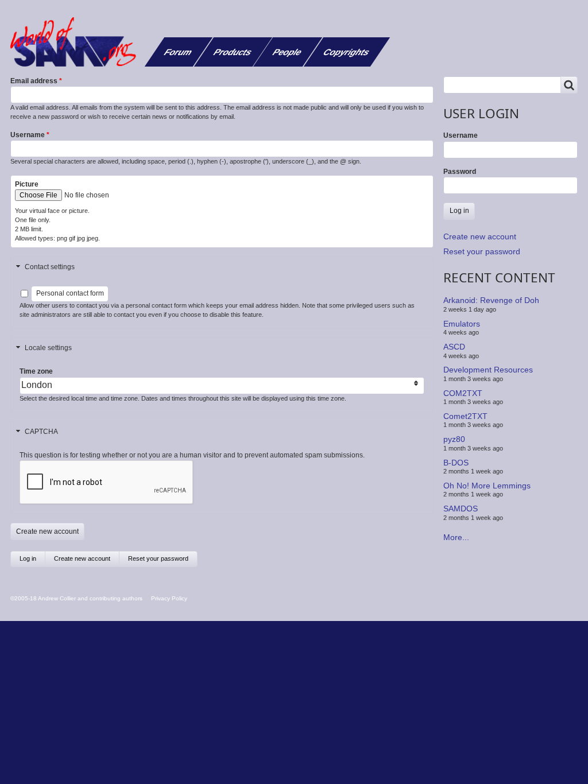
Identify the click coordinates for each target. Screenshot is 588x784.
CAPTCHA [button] (41, 432)
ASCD (454, 346)
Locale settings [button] (48, 348)
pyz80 (454, 439)
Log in (28, 558)
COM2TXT (462, 392)
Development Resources (488, 369)
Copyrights (346, 52)
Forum (178, 52)
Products (232, 52)
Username (27, 135)
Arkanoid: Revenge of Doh (491, 300)
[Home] (77, 42)
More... (456, 537)
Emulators (461, 323)
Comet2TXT (465, 416)
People (287, 52)
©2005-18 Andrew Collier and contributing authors (76, 598)
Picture (26, 184)
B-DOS (456, 462)
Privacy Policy (169, 598)
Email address (33, 81)
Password (459, 172)
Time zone (36, 371)
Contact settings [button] (50, 267)
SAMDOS (460, 508)
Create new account (86, 561)
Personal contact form (70, 293)
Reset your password (158, 558)
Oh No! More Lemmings (487, 485)
